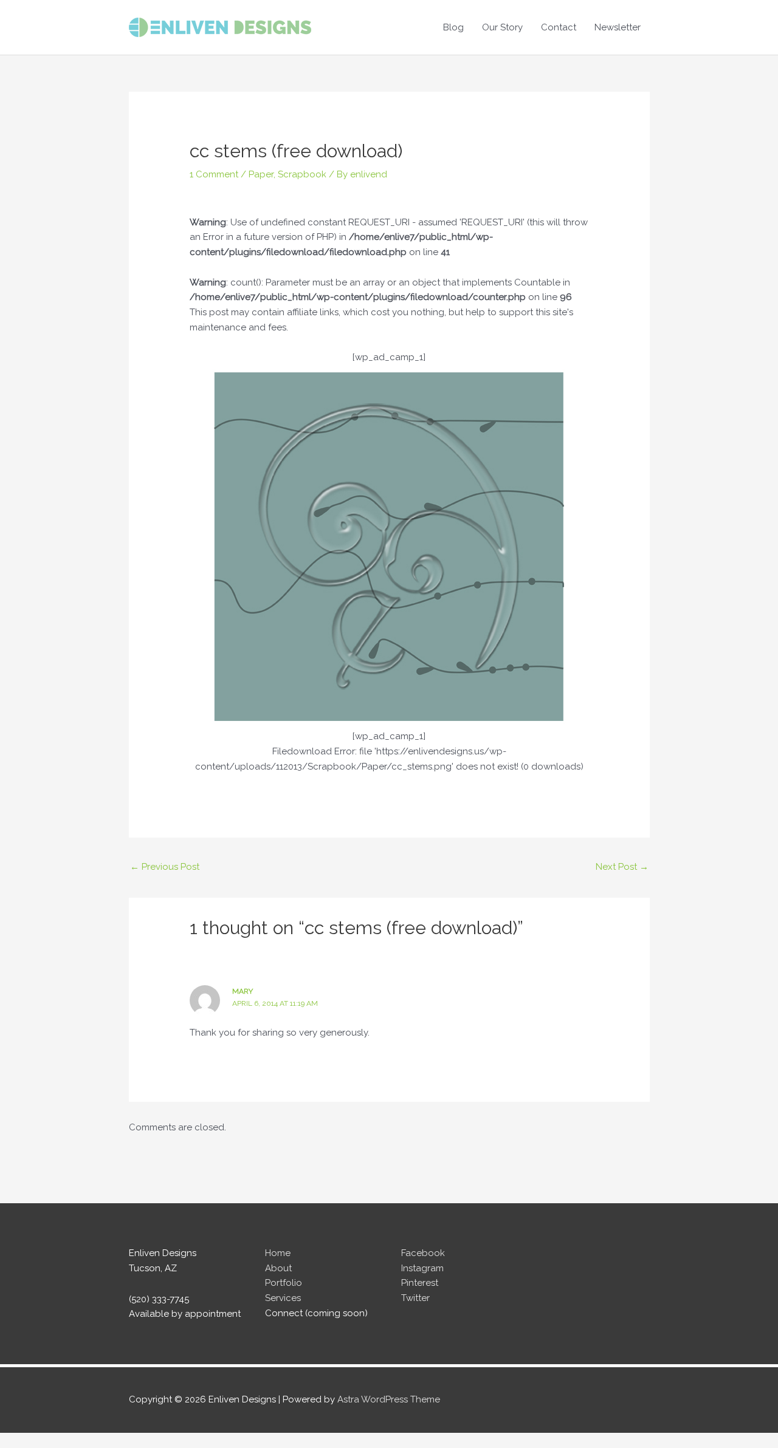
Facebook (423, 1253)
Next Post (622, 866)
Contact (558, 27)
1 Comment (214, 174)
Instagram (422, 1268)
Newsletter (617, 27)
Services (283, 1298)
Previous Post (164, 866)
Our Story (502, 27)
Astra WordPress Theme (388, 1399)
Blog (453, 27)
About (278, 1268)
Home (278, 1253)
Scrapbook (302, 174)
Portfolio (283, 1282)
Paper (261, 174)
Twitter (415, 1298)
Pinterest (419, 1282)
